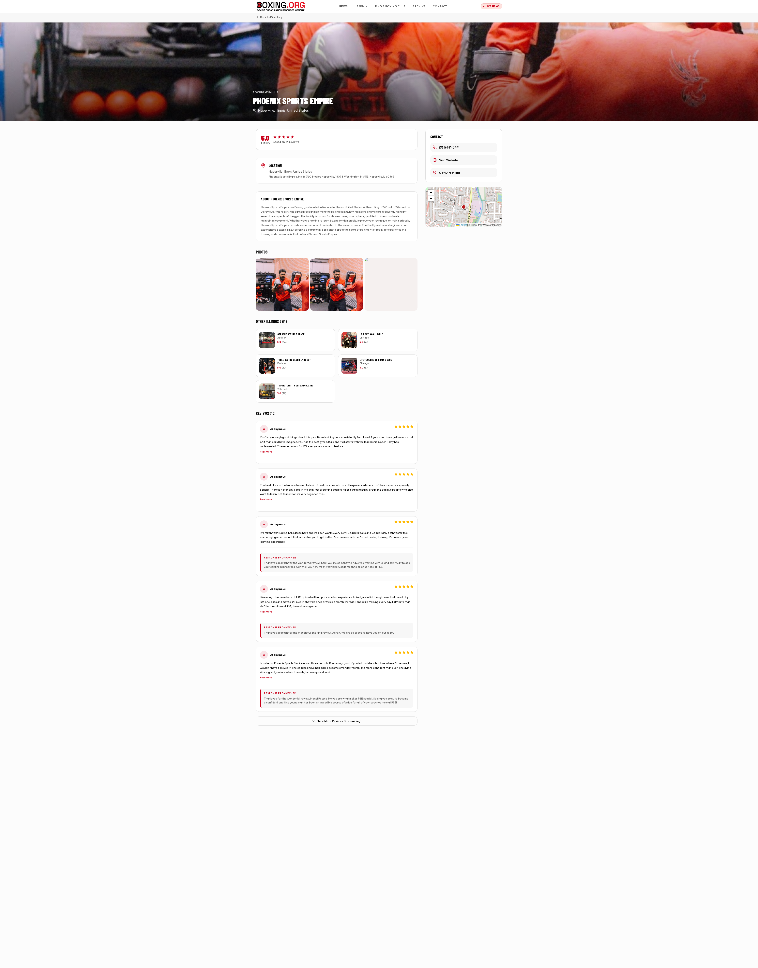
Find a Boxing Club (390, 6)
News (343, 6)
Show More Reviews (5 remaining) (339, 721)
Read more (266, 451)
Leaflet (463, 224)
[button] (463, 207)
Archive (419, 6)
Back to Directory (271, 17)
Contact (440, 6)
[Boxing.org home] (281, 6)
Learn (359, 6)
